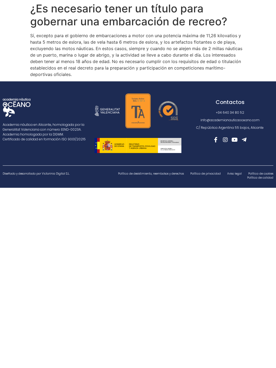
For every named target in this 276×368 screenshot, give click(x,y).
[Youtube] (234, 140)
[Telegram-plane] (244, 140)
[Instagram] (225, 140)
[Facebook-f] (216, 140)
